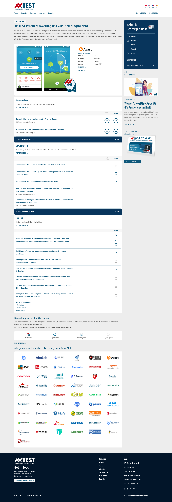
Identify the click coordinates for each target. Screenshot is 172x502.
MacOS (133, 45)
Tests (16, 13)
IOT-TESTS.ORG (141, 13)
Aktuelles (24, 13)
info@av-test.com (134, 475)
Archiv (80, 70)
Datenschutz (133, 496)
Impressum (143, 496)
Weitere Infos (21, 107)
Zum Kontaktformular (24, 481)
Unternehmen (131, 60)
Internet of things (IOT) (135, 66)
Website (81, 67)
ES (156, 7)
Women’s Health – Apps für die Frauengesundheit (140, 105)
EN (149, 7)
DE (145, 7)
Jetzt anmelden (131, 161)
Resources (42, 13)
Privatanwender (132, 36)
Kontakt (51, 13)
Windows (133, 40)
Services (33, 13)
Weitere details (20, 343)
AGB (125, 496)
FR (153, 7)
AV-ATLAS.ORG (153, 13)
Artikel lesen (129, 124)
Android (133, 49)
